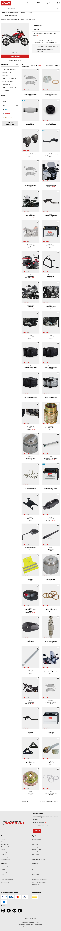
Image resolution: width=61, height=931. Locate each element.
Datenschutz (35, 872)
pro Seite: (33, 65)
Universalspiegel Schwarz (30, 547)
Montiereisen (30, 671)
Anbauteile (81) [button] (6, 90)
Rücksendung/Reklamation (8, 857)
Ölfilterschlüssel (30, 793)
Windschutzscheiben (51, 185)
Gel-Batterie (51, 732)
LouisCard (3, 854)
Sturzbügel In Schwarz (51, 306)
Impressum (34, 867)
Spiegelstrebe (51, 549)
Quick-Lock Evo (50, 276)
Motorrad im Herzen (37, 849)
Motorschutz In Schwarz (30, 336)
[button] (58, 8)
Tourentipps (35, 841)
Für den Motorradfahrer (37, 857)
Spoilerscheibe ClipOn (30, 124)
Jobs (2, 874)
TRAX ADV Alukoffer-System (30, 367)
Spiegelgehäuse (30, 641)
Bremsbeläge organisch (51, 702)
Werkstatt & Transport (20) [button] (9, 87)
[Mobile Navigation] (2, 8)
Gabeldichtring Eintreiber (50, 427)
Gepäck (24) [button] (5, 75)
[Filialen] (28, 3)
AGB (33, 869)
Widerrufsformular (36, 877)
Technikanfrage (5, 844)
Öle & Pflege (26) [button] (6, 72)
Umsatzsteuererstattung (7, 879)
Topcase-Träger (30, 276)
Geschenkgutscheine (6, 852)
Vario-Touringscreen (30, 215)
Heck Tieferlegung (30, 762)
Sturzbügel (30, 306)
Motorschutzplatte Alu (30, 427)
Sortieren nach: (50, 65)
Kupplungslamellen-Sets (30, 488)
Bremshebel (30, 732)
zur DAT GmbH (53, 42)
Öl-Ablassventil (50, 762)
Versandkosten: (22, 924)
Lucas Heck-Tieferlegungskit (50, 458)
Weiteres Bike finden (14, 60)
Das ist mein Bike (15, 56)
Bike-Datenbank (5, 847)
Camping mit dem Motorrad (38, 859)
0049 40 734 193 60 (14, 823)
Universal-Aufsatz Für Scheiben (51, 671)
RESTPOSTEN (9, 117)
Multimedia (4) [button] (6, 84)
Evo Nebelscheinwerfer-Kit (30, 155)
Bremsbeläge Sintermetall (30, 185)
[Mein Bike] (38, 3)
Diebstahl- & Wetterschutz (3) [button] (9, 78)
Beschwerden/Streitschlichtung (39, 879)
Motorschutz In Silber (51, 336)
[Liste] (42, 66)
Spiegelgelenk (51, 518)
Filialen (3, 869)
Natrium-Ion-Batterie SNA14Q (50, 488)
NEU (7, 109)
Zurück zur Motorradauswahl (9, 15)
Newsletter (4, 849)
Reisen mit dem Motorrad (38, 852)
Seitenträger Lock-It (30, 246)
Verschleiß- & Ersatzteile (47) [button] (9, 69)
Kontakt (3, 839)
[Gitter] (40, 65)
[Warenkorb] (58, 3)
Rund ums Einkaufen (6, 877)
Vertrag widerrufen (5, 859)
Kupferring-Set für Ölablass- (51, 609)
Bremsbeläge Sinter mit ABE (30, 94)
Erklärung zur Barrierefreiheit (39, 882)
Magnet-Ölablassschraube (51, 94)
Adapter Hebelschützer (51, 124)
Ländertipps (35, 844)
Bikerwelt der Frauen (37, 839)
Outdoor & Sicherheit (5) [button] (8, 81)
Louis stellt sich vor (6, 867)
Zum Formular (40, 51)
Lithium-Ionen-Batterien (51, 246)
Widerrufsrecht (35, 874)
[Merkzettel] (48, 3)
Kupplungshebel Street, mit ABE (51, 155)
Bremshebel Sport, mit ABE (51, 215)
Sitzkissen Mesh (30, 518)
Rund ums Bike (35, 854)
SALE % (8, 113)
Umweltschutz (35, 884)
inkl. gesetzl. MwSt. (31, 922)
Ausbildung (4, 872)
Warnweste (30, 579)
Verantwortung (5, 882)
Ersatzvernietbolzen (30, 458)
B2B (2, 841)
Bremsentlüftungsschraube (51, 641)
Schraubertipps (35, 847)
